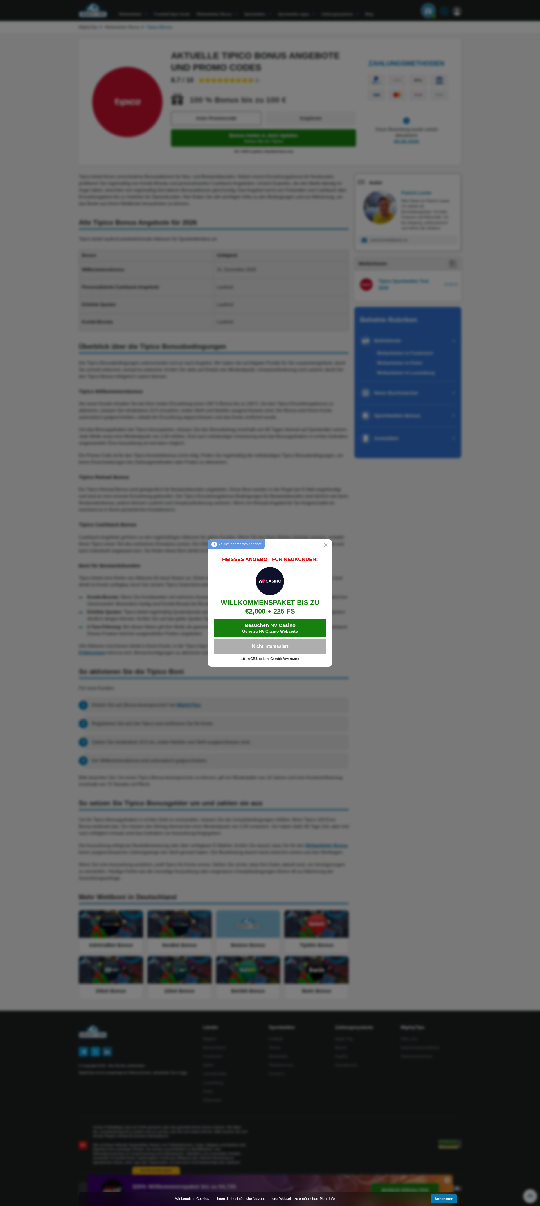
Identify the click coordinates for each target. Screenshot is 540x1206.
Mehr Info (327, 1199)
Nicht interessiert (270, 646)
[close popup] (326, 545)
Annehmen (444, 1199)
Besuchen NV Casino (270, 628)
